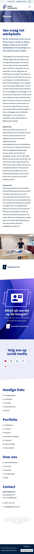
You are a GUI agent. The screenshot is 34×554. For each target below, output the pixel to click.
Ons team (8, 466)
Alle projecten (9, 448)
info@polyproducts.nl (12, 506)
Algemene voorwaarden (22, 519)
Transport (8, 440)
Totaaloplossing (10, 395)
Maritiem (8, 432)
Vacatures (12, 2)
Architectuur (9, 425)
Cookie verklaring (23, 521)
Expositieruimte (10, 406)
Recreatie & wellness (12, 436)
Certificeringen (10, 474)
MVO (6, 477)
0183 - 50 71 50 (9, 503)
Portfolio (8, 403)
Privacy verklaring (10, 521)
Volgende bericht (13, 267)
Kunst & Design (10, 444)
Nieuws (7, 410)
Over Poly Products (11, 462)
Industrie (8, 429)
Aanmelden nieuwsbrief (19, 326)
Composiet (8, 399)
